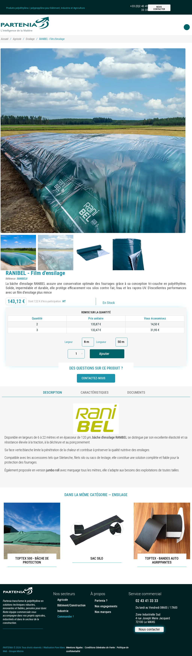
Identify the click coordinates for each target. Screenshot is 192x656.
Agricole (17, 38)
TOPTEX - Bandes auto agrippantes (161, 560)
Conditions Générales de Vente (100, 647)
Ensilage (30, 38)
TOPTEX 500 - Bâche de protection (32, 560)
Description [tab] (52, 392)
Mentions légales (74, 647)
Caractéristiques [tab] (95, 392)
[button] (184, 8)
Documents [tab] (136, 392)
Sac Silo (96, 558)
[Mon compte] (176, 7)
